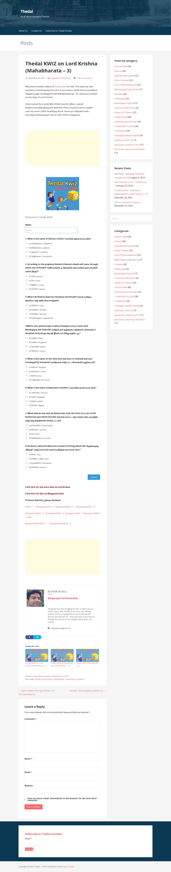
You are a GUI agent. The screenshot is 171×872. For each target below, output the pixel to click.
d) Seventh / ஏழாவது (37, 289)
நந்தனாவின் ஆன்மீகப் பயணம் (126, 144)
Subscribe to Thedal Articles (59, 30)
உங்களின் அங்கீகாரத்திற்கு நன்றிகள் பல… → (88, 690)
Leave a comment (84, 78)
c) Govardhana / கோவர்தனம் (40, 463)
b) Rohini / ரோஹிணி (37, 397)
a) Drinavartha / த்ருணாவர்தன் (41, 425)
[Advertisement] (62, 147)
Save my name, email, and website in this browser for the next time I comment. (62, 799)
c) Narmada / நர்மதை (37, 346)
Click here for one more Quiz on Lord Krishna (47, 487)
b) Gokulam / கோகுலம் (38, 309)
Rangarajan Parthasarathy (60, 78)
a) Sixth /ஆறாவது (36, 276)
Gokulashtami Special (42, 676)
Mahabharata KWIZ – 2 (60, 523)
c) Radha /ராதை (35, 375)
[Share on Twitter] (37, 637)
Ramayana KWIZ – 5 (34, 513)
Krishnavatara (46, 679)
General (118, 71)
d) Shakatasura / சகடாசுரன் (39, 438)
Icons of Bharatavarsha (125, 84)
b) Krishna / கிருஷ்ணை (38, 342)
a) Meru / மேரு (34, 454)
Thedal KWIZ (60, 86)
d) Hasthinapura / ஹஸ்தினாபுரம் (41, 318)
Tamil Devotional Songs (125, 121)
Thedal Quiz (120, 130)
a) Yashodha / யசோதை (38, 392)
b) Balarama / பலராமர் (37, 371)
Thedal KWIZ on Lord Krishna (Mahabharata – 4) (36, 664)
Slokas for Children (123, 112)
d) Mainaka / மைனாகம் (38, 467)
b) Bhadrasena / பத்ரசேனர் (39, 248)
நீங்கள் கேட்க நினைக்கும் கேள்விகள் (129, 149)
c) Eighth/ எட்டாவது (36, 285)
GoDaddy (70, 866)
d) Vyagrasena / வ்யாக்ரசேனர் (40, 256)
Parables (118, 94)
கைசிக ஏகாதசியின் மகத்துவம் (127, 202)
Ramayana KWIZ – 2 (45, 506)
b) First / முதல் (34, 280)
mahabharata (58, 679)
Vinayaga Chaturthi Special (127, 135)
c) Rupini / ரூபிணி (36, 401)
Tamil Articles (120, 117)
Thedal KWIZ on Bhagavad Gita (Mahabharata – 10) (61, 664)
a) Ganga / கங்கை (36, 338)
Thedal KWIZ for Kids (60, 676)
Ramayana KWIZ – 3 (65, 506)
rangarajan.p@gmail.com (61, 628)
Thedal (27, 11)
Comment (30, 719)
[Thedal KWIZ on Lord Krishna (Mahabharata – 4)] (36, 655)
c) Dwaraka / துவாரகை (38, 314)
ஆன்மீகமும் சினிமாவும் (123, 140)
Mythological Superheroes (126, 89)
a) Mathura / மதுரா (36, 305)
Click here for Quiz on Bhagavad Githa (44, 493)
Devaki (37, 679)
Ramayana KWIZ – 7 (74, 513)
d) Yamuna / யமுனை (37, 351)
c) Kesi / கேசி (34, 434)
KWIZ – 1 (30, 506)
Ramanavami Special (123, 103)
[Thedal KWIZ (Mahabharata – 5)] (87, 655)
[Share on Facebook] (29, 637)
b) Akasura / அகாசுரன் (37, 429)
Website (29, 785)
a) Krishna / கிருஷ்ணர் (37, 367)
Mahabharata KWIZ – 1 (37, 523)
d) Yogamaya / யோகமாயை (39, 380)
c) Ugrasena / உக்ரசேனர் (38, 252)
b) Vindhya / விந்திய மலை (39, 459)
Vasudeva (80, 679)
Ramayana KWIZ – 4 (85, 506)
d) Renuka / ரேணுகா (37, 405)
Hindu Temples (121, 80)
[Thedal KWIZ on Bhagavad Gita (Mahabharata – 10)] (62, 655)
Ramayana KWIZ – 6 (55, 513)
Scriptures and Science (124, 107)
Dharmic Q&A (120, 66)
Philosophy (119, 98)
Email (28, 772)
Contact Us (36, 30)
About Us (23, 30)
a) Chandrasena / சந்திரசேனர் (40, 243)
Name (28, 758)
